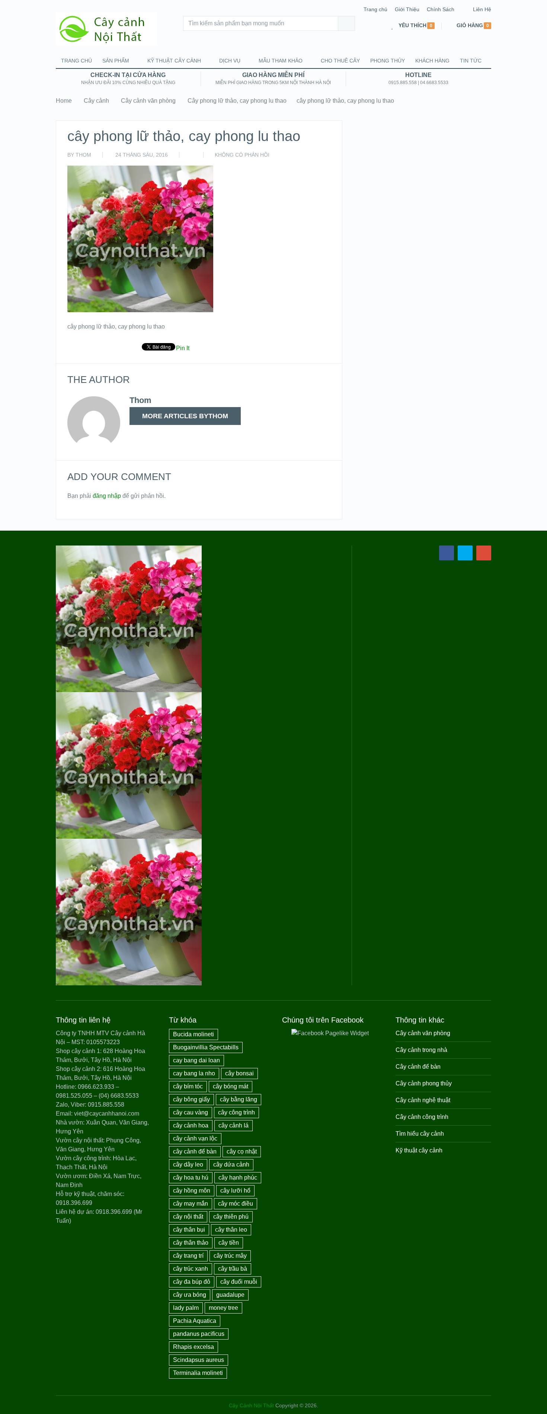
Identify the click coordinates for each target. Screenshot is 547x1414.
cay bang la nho (194, 1073)
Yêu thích (412, 25)
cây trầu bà (232, 1269)
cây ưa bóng (189, 1295)
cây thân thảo (190, 1242)
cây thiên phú (231, 1216)
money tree (223, 1308)
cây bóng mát (230, 1086)
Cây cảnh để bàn (418, 1066)
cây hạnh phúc (237, 1177)
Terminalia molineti (198, 1373)
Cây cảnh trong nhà (421, 1050)
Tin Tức (471, 61)
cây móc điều (235, 1203)
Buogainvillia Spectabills (206, 1047)
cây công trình (236, 1112)
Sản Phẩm (115, 61)
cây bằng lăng (238, 1099)
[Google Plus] (483, 553)
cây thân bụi (189, 1229)
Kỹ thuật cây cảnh (174, 61)
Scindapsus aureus (198, 1360)
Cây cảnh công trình (422, 1117)
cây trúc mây (230, 1256)
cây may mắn (190, 1203)
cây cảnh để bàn (195, 1151)
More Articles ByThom (185, 416)
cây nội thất (188, 1216)
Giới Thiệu (407, 9)
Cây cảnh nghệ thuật (423, 1100)
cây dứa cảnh (231, 1164)
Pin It (182, 348)
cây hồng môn (191, 1190)
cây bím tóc (188, 1086)
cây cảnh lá (233, 1125)
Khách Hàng (432, 61)
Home (64, 100)
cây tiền (228, 1242)
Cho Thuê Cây (340, 61)
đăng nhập (107, 496)
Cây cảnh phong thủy (424, 1083)
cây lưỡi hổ (235, 1190)
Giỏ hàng (470, 25)
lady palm (186, 1308)
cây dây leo (188, 1164)
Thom (83, 155)
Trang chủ (375, 9)
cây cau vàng (190, 1112)
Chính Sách (440, 9)
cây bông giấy (191, 1099)
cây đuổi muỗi (238, 1282)
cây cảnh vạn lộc (195, 1138)
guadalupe (230, 1295)
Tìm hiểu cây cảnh (420, 1133)
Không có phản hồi (242, 155)
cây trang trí (188, 1256)
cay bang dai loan (196, 1060)
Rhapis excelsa (193, 1347)
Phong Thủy (387, 61)
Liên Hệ (482, 9)
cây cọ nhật (242, 1151)
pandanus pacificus (198, 1334)
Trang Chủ (76, 61)
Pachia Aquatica (194, 1321)
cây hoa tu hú (190, 1177)
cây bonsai (239, 1073)
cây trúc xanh (190, 1269)
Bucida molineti (193, 1034)
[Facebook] (446, 553)
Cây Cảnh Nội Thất (251, 1405)
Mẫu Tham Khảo (281, 61)
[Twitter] (465, 553)
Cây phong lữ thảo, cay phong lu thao (237, 100)
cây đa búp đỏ (191, 1282)
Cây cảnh (96, 100)
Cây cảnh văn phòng (148, 100)
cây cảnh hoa (190, 1125)
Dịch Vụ (229, 61)
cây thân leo (231, 1229)
